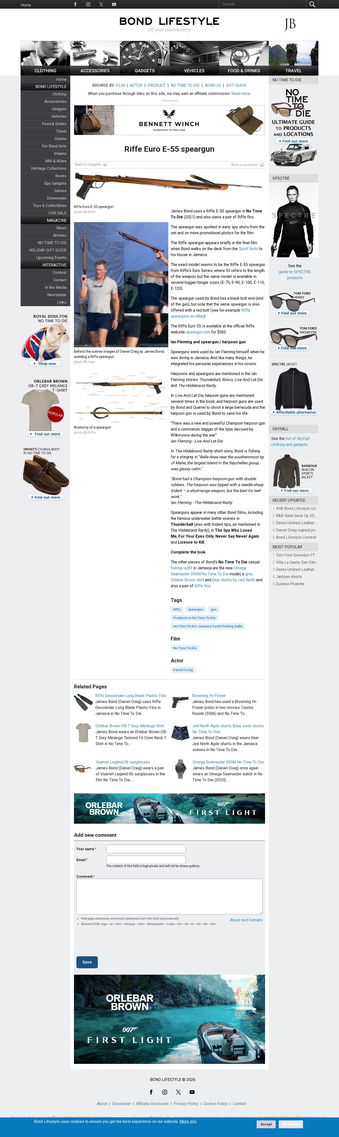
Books (61, 176)
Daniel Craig (183, 670)
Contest (60, 272)
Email (81, 860)
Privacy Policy (186, 1103)
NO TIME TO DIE (52, 242)
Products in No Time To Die (194, 618)
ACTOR (136, 85)
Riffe (177, 609)
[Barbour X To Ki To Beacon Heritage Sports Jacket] (294, 493)
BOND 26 (213, 85)
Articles (60, 235)
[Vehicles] (194, 74)
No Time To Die (185, 648)
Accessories (55, 101)
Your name (85, 849)
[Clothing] (45, 74)
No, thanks (291, 1124)
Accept (266, 1124)
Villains (60, 153)
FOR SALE (58, 213)
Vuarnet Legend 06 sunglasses (123, 762)
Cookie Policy (216, 1103)
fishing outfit (181, 568)
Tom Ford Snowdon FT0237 (300, 555)
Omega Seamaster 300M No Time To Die (228, 762)
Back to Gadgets (88, 164)
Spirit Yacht (248, 248)
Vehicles (59, 116)
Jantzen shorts (289, 576)
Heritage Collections (49, 168)
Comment (84, 876)
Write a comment (244, 165)
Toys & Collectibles (50, 205)
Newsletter (57, 294)
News (61, 228)
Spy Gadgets (55, 183)
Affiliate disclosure (152, 1103)
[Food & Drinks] (244, 74)
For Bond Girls (54, 146)
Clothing (59, 94)
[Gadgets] (145, 74)
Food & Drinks (54, 123)
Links (62, 302)
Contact (60, 280)
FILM (120, 85)
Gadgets (59, 109)
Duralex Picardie (290, 584)
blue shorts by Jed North (233, 580)
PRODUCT (157, 85)
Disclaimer (121, 1103)
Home (26, 5)
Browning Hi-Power (209, 695)
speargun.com (198, 332)
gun (214, 609)
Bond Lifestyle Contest (296, 537)
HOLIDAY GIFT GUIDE (48, 250)
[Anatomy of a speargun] (121, 421)
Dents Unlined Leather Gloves (302, 523)
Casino (61, 138)
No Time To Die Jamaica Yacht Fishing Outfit (207, 626)
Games (60, 190)
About (102, 1103)
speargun (195, 609)
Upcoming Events (51, 257)
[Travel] (293, 74)
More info (188, 1121)
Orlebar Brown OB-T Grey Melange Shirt (130, 726)
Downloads (57, 198)
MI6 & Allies (56, 161)
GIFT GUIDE (236, 85)
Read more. (241, 93)
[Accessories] (95, 74)
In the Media (56, 287)
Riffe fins (202, 585)
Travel (61, 131)
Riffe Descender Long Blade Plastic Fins (130, 695)
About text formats (246, 920)
